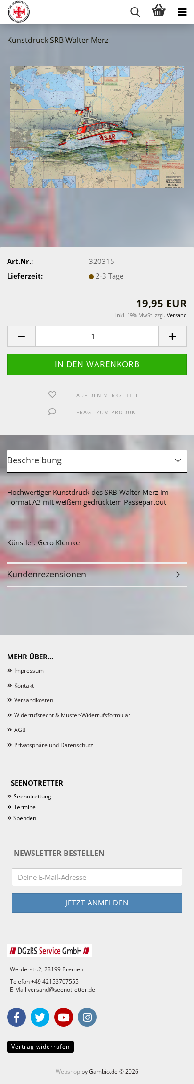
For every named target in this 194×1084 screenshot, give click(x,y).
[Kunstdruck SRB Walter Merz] (97, 124)
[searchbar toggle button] (135, 12)
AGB (20, 730)
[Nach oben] (168, 1070)
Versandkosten (33, 700)
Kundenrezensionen (46, 574)
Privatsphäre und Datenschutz (53, 745)
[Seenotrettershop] (15, 12)
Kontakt (24, 686)
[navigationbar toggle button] (182, 12)
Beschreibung (34, 460)
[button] (21, 336)
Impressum (29, 670)
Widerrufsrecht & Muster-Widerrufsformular (72, 715)
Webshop (68, 1072)
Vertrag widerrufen (40, 1047)
